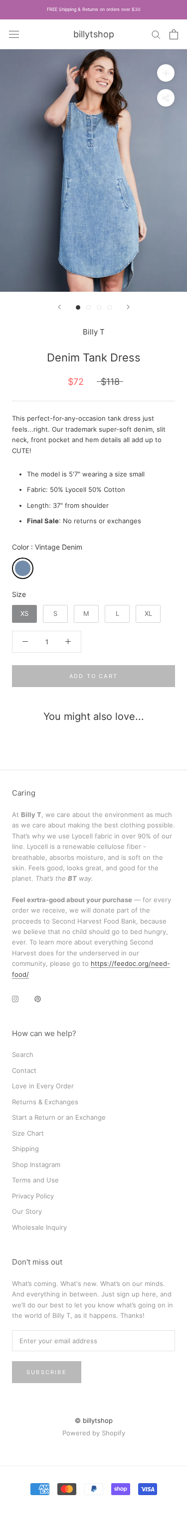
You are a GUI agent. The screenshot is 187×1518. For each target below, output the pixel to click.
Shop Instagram (36, 1164)
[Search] (156, 34)
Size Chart (28, 1133)
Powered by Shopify (93, 1433)
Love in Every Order (43, 1086)
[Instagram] (15, 998)
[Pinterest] (37, 998)
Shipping (25, 1149)
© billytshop (94, 1420)
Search (22, 1054)
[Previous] (59, 307)
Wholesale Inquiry (39, 1227)
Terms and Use (35, 1180)
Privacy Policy (33, 1196)
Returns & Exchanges (45, 1102)
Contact (24, 1070)
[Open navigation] (14, 33)
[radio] (22, 568)
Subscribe (46, 1372)
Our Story (27, 1211)
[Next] (128, 307)
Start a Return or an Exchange (59, 1117)
